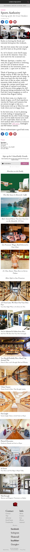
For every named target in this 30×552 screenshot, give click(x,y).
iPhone (21, 520)
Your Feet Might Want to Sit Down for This (13, 307)
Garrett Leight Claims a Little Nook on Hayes (13, 416)
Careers (21, 516)
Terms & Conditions (14, 549)
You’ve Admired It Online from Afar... (13, 331)
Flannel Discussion (7, 441)
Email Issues (9, 520)
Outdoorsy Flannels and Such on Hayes (11, 443)
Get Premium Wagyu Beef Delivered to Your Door (15, 246)
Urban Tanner (5, 387)
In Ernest (4, 468)
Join (20, 518)
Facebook (15, 529)
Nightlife (14, 5)
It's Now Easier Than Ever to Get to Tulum (15, 272)
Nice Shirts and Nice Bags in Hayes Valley (12, 471)
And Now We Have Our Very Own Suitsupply (13, 334)
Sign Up (25, 163)
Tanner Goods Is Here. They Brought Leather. (13, 389)
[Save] (15, 22)
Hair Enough (5, 496)
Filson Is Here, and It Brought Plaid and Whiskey (14, 362)
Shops (24, 5)
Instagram (15, 533)
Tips (7, 516)
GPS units (15, 124)
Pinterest (15, 537)
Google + (15, 545)
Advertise (8, 518)
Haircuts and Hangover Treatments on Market (13, 498)
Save (10, 22)
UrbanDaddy (15, 1)
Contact (8, 514)
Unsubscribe (9, 522)
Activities (19, 5)
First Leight (4, 413)
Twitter (15, 541)
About (21, 514)
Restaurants (7, 5)
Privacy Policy (22, 549)
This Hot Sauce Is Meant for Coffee (15, 195)
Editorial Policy (6, 549)
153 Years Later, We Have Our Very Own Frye (14, 303)
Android (21, 522)
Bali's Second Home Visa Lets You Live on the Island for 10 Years (15, 220)
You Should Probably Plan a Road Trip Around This (13, 359)
